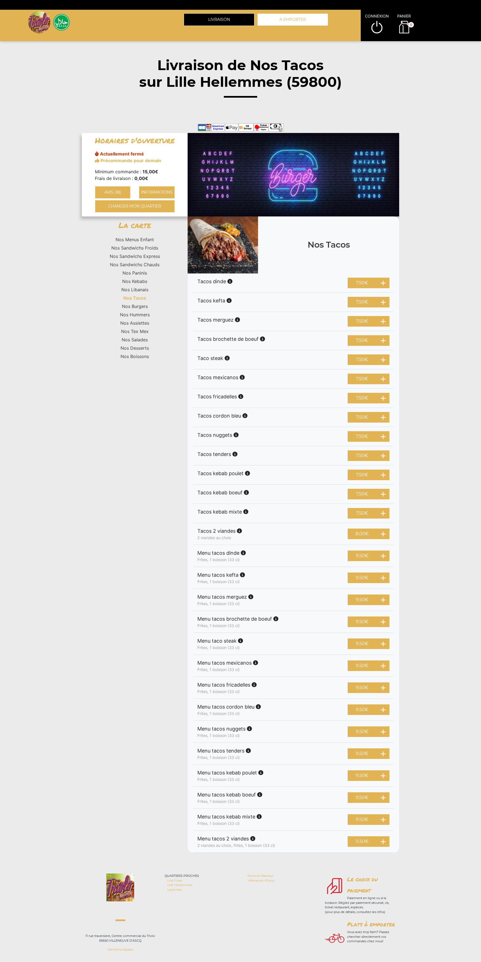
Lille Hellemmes (179, 885)
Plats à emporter (371, 924)
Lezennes (174, 890)
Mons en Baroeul (260, 876)
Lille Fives (174, 880)
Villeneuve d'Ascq (260, 880)
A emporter (292, 19)
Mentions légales (120, 949)
